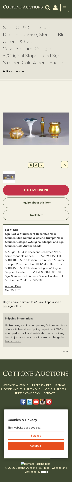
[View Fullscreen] (64, 164)
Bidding (60, 385)
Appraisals (33, 389)
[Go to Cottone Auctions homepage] (23, 7)
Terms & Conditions (27, 393)
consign (8, 306)
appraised (53, 302)
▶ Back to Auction (14, 71)
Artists (61, 389)
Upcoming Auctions (15, 385)
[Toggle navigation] (64, 8)
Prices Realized (41, 385)
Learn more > (13, 341)
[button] (47, 7)
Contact (49, 393)
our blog (44, 468)
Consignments (13, 389)
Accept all (36, 445)
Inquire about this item (36, 202)
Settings (36, 435)
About (48, 389)
